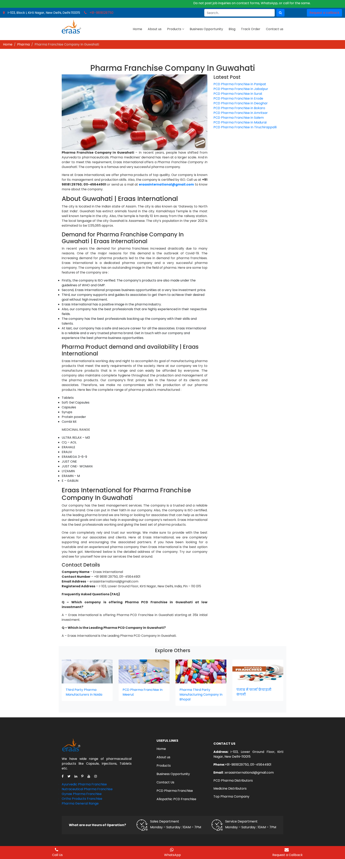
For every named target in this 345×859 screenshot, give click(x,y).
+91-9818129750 (101, 12)
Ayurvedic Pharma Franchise (84, 784)
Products (174, 29)
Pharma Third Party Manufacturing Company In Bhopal (200, 694)
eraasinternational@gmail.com (249, 772)
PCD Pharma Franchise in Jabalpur (240, 89)
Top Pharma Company (231, 796)
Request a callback (324, 12)
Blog (232, 29)
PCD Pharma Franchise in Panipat (239, 84)
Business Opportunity (206, 29)
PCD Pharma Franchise (175, 790)
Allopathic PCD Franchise (176, 799)
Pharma (23, 44)
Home (137, 29)
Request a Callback (287, 855)
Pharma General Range (80, 803)
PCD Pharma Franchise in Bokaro (239, 108)
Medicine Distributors (230, 788)
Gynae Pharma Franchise (82, 794)
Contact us (274, 29)
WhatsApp (172, 855)
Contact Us (165, 782)
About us (155, 29)
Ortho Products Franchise (82, 798)
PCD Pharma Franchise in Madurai (240, 122)
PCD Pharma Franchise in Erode (238, 98)
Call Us (57, 855)
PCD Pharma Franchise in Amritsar (240, 113)
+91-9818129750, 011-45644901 (248, 764)
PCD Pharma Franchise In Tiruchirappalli (245, 127)
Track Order (250, 29)
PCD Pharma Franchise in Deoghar (240, 103)
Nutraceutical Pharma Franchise (87, 789)
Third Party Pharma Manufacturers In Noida (84, 692)
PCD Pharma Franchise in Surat (237, 93)
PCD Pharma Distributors (233, 780)
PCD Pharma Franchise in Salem (238, 117)
